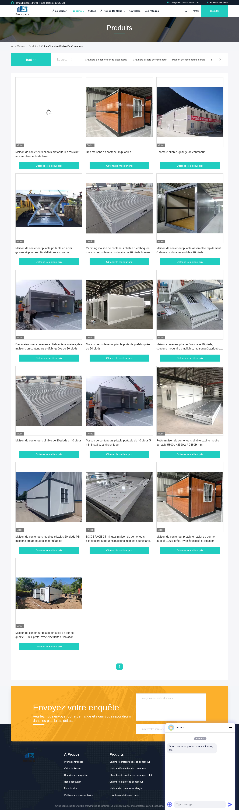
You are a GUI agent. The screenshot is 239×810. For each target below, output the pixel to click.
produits (33, 46)
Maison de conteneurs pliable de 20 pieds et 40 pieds (48, 440)
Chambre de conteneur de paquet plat (131, 775)
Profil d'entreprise (73, 761)
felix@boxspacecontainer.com (184, 2)
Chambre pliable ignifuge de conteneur (180, 152)
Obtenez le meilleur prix (49, 165)
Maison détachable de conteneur (128, 768)
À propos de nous (111, 10)
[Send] (230, 804)
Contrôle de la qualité (76, 775)
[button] (71, 60)
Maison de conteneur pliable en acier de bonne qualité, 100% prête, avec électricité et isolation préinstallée (185, 541)
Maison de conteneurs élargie (140, 59)
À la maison (59, 10)
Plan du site (70, 788)
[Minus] (230, 727)
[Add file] (169, 804)
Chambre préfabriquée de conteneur (130, 761)
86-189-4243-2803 (218, 2)
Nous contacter (72, 781)
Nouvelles (134, 10)
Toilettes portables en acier (177, 59)
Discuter (214, 10)
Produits (77, 10)
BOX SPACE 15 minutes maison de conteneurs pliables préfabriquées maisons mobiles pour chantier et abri (119, 541)
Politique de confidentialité (78, 795)
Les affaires (152, 10)
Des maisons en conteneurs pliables (108, 152)
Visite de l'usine (72, 768)
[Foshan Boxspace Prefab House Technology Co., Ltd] (22, 11)
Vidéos (92, 10)
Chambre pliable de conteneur (102, 59)
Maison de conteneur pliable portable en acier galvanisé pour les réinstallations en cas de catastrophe (43, 252)
